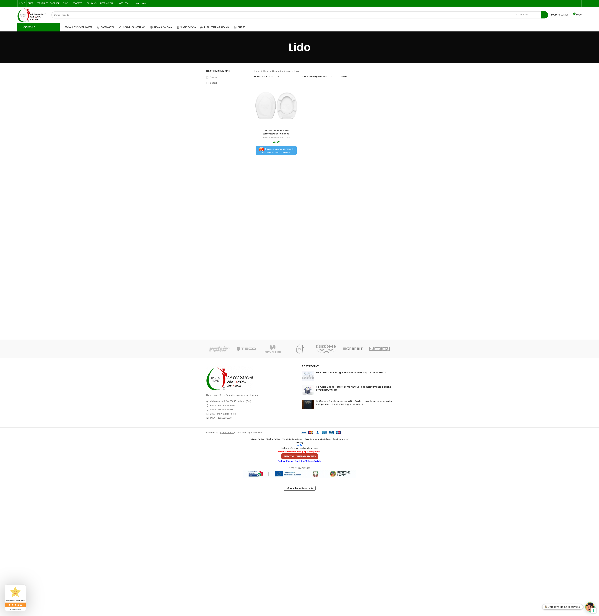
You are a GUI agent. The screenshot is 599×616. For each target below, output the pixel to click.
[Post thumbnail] (308, 376)
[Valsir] (219, 349)
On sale (213, 77)
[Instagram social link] (570, 3)
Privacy (299, 442)
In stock (213, 83)
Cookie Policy (273, 439)
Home (257, 71)
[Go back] (285, 47)
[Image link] (251, 378)
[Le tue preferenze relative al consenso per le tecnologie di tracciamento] (593, 610)
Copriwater (277, 71)
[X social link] (567, 3)
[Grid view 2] (286, 77)
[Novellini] (272, 349)
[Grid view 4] (296, 77)
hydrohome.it (227, 432)
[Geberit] (353, 349)
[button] (590, 607)
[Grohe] (326, 349)
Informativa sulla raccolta (299, 488)
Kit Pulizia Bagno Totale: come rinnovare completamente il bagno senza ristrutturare (353, 388)
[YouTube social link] (574, 3)
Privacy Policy (257, 439)
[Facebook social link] (563, 3)
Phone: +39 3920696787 (222, 409)
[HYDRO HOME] (299, 349)
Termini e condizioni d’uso (318, 439)
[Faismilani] (379, 349)
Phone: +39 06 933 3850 (222, 405)
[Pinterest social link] (578, 3)
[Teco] (246, 349)
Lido (288, 138)
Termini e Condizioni (292, 439)
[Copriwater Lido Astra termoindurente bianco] (276, 106)
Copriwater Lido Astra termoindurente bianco (276, 132)
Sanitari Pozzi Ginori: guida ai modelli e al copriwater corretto (351, 372)
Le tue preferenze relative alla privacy (299, 448)
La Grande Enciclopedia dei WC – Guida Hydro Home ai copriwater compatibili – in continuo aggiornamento (354, 402)
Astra (288, 71)
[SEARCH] (544, 14)
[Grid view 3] (291, 77)
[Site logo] (31, 15)
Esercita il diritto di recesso (300, 456)
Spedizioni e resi (341, 439)
